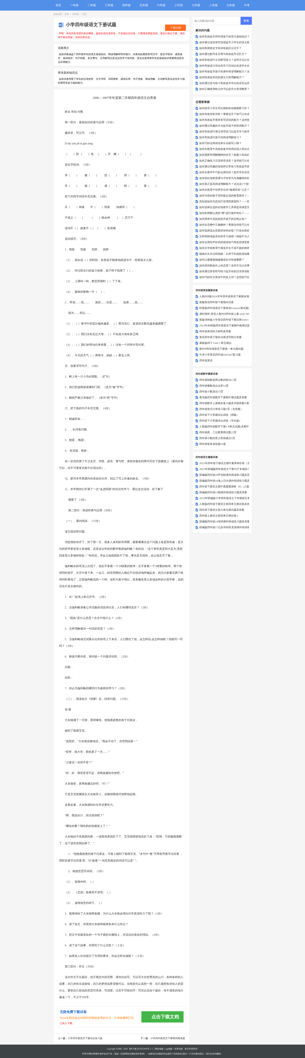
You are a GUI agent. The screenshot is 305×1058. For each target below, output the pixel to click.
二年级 (91, 5)
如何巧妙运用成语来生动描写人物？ (220, 143)
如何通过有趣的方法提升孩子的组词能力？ (224, 125)
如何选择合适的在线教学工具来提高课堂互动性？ (228, 207)
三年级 (109, 5)
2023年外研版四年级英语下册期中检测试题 (224, 325)
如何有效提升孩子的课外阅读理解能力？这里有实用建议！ (233, 71)
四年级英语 (206, 360)
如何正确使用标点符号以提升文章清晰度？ (224, 89)
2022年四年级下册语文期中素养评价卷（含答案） (228, 463)
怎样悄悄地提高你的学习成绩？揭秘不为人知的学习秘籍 (232, 236)
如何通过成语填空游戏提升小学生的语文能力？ (227, 42)
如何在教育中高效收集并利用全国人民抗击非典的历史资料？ (235, 149)
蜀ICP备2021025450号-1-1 (141, 1049)
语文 (85, 14)
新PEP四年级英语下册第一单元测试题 (221, 348)
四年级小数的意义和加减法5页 (217, 438)
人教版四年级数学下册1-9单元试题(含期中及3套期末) (230, 426)
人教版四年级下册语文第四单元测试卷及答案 (225, 504)
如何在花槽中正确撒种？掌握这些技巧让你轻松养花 (229, 224)
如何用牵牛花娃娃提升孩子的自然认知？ (223, 218)
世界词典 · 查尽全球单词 (185, 1049)
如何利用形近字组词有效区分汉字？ (220, 48)
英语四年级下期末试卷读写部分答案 (220, 337)
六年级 (161, 5)
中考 (247, 5)
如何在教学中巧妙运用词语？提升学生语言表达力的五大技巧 (235, 172)
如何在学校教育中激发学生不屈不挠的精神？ (225, 248)
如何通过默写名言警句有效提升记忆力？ (223, 54)
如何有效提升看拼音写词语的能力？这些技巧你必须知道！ (233, 119)
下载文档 (175, 27)
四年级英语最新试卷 (207, 290)
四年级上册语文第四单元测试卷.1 (218, 515)
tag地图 (169, 1049)
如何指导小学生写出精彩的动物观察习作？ (224, 108)
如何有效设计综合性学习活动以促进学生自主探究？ (229, 65)
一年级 (74, 5)
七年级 (196, 5)
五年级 (144, 5)
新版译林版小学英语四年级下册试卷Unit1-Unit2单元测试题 (233, 319)
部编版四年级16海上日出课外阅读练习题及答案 (227, 480)
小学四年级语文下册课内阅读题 (167, 1038)
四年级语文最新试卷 (207, 457)
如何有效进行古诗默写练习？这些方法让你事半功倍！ (231, 59)
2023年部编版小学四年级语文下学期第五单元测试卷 (230, 498)
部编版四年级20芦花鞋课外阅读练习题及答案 (225, 474)
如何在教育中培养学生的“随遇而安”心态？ (224, 189)
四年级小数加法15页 (211, 391)
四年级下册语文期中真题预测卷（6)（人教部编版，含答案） (234, 486)
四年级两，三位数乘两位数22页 (218, 432)
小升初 (178, 5)
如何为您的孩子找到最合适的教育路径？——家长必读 (231, 195)
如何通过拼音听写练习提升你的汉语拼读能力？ (227, 271)
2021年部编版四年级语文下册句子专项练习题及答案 (230, 469)
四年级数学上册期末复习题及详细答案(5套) (224, 403)
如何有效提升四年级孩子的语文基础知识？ (224, 36)
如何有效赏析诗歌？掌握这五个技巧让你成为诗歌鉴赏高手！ (235, 114)
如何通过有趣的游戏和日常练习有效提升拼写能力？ (229, 166)
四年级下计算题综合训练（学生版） (220, 420)
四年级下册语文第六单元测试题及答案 (221, 509)
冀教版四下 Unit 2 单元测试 (215, 343)
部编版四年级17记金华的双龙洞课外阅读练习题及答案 (231, 527)
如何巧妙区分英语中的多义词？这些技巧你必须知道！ (231, 277)
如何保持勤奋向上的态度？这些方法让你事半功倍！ (229, 265)
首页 (58, 5)
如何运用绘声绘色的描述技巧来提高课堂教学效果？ (229, 242)
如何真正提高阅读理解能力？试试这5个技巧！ (226, 184)
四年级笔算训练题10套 (212, 444)
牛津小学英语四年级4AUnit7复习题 (220, 354)
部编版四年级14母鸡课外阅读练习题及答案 (224, 521)
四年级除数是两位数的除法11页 (218, 380)
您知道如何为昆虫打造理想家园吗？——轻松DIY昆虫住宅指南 (236, 201)
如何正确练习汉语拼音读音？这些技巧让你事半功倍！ (231, 160)
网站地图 (159, 1049)
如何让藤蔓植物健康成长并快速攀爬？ (221, 259)
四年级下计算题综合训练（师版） (219, 414)
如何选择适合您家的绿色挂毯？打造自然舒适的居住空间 (232, 230)
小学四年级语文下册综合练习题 (85, 1038)
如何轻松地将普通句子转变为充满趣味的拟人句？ (228, 178)
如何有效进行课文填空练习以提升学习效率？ (225, 131)
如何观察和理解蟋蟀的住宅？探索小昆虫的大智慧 (228, 154)
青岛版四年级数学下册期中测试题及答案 (223, 397)
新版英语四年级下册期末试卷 (216, 302)
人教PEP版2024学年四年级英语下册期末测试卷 (226, 296)
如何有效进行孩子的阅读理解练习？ (220, 137)
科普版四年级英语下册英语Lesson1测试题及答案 (227, 308)
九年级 (230, 5)
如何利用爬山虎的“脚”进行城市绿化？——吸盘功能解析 (232, 213)
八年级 (213, 5)
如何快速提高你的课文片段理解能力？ (221, 77)
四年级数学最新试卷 (207, 373)
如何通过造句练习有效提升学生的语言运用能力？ (228, 83)
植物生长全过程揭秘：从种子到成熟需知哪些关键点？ (231, 253)
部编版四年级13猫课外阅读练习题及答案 (223, 492)
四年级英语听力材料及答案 (215, 331)
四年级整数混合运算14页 (214, 385)
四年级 (126, 5)
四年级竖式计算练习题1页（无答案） (221, 409)
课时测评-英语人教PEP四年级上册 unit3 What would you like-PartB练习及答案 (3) (246, 313)
